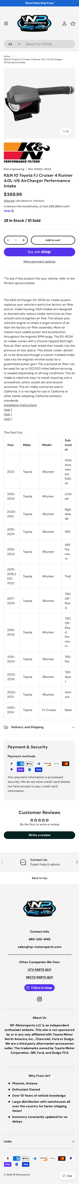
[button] (73, 23)
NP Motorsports (21, 1174)
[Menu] (6, 23)
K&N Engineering (14, 169)
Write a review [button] (39, 835)
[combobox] (39, 44)
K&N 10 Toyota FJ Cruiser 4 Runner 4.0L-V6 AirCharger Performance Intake (33, 61)
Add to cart (52, 240)
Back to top (39, 878)
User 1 (8, 410)
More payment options (39, 262)
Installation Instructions (20, 405)
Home (7, 56)
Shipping (9, 200)
